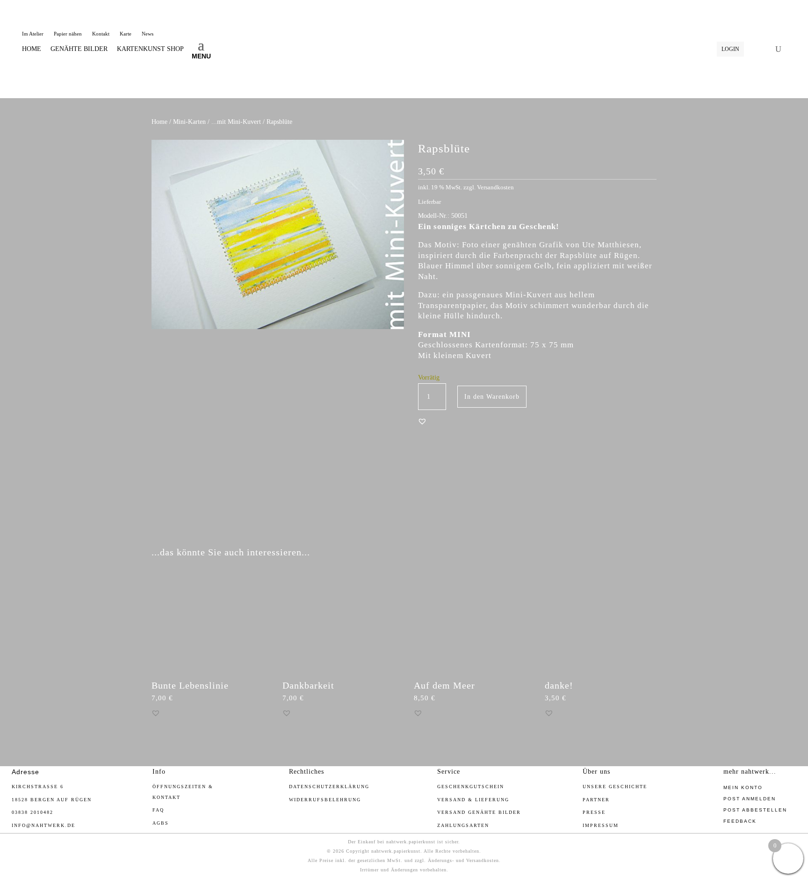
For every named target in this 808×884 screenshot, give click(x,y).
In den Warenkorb (491, 396)
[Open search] (778, 49)
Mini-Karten (189, 121)
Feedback (740, 821)
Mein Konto (743, 787)
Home (159, 121)
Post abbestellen (755, 809)
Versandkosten (495, 187)
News (147, 33)
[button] (422, 421)
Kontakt (100, 33)
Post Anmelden (749, 798)
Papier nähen (68, 33)
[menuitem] (31, 49)
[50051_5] (278, 526)
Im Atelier (32, 33)
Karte (125, 33)
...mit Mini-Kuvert (236, 121)
